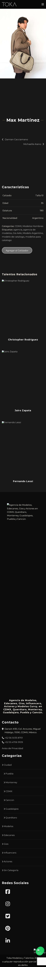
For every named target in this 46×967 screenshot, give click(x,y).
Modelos (8, 826)
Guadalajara (12, 809)
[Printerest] (7, 928)
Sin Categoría (11, 870)
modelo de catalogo (13, 236)
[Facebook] (7, 891)
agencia (17, 229)
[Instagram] (7, 904)
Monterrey (11, 782)
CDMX (18, 226)
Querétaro (11, 817)
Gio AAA (17, 233)
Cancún (9, 800)
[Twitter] (7, 916)
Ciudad (8, 765)
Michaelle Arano (32, 144)
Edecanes (9, 835)
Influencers (10, 852)
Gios (6, 844)
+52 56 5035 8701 (14, 737)
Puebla (9, 773)
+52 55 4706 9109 (14, 742)
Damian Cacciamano (16, 139)
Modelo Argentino (33, 233)
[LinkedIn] (7, 940)
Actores (8, 861)
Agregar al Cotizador (17, 250)
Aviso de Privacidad (12, 748)
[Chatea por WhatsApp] (39, 951)
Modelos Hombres (33, 226)
